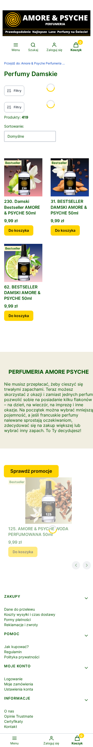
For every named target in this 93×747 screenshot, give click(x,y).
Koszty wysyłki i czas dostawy (29, 614)
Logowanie (13, 679)
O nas (9, 711)
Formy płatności (17, 619)
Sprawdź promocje (31, 471)
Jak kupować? (16, 646)
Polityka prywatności (21, 657)
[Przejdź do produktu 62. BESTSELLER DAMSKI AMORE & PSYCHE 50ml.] (23, 263)
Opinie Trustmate (18, 716)
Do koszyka (19, 230)
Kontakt (10, 726)
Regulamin (13, 652)
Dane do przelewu (19, 609)
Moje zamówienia (18, 684)
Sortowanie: (14, 126)
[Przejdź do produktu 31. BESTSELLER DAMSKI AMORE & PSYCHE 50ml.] (70, 177)
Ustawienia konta (18, 689)
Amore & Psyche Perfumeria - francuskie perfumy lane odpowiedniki (35, 63)
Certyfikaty (13, 721)
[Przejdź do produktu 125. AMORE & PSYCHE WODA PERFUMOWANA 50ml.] (48, 500)
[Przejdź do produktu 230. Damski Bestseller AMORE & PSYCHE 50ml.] (23, 177)
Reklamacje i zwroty (21, 624)
